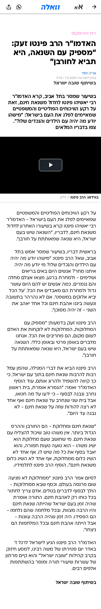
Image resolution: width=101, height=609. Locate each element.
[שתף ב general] (9, 7)
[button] (79, 7)
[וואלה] (50, 7)
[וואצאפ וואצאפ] (18, 7)
